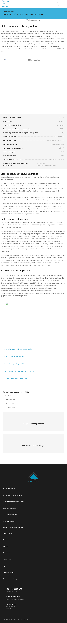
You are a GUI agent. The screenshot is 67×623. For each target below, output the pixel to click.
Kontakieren (33, 424)
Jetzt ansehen (33, 446)
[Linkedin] (2, 616)
